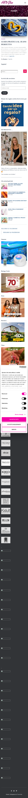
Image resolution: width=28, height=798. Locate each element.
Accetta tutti (14, 419)
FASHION (3, 39)
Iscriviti (4, 92)
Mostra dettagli (19, 414)
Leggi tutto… (12, 56)
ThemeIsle (19, 794)
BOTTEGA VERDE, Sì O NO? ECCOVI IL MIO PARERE (15, 184)
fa (10, 59)
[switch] (24, 398)
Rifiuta (14, 429)
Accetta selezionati (14, 424)
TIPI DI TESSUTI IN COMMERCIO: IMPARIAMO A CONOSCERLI (17, 193)
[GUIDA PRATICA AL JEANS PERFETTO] (14, 27)
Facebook (11, 791)
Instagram (14, 791)
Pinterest (16, 791)
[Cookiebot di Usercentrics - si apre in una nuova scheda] (19, 367)
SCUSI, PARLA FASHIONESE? (16, 209)
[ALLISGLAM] (7, 3)
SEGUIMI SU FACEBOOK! (9, 228)
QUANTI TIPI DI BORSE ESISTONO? (17, 200)
